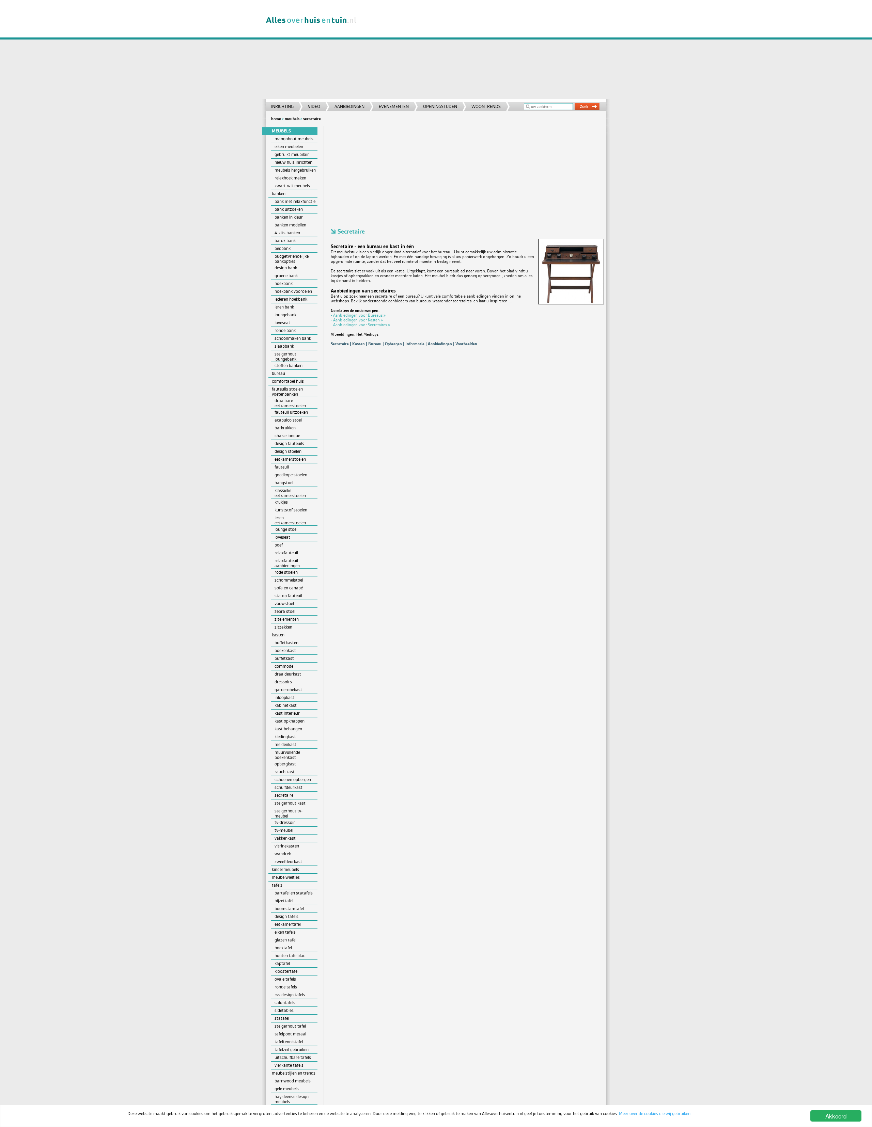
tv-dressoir (285, 822)
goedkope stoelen (291, 474)
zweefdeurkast (288, 861)
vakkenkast (285, 838)
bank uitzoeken (289, 209)
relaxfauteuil (286, 552)
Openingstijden (440, 106)
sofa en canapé (289, 587)
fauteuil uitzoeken (291, 412)
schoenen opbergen (293, 779)
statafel (282, 1018)
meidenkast (285, 744)
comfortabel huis (288, 381)
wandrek (283, 853)
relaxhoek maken (290, 177)
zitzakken (283, 627)
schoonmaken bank (293, 338)
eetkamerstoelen (290, 459)
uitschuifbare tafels (293, 1057)
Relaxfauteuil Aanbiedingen (287, 563)
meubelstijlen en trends (293, 1073)
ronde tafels (286, 986)
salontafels (285, 1002)
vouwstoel (284, 603)
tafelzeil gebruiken (292, 1049)
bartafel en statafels (294, 892)
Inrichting (282, 106)
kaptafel (282, 963)
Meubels (292, 118)
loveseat (282, 322)
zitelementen (287, 619)
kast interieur (287, 713)
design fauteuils (289, 443)
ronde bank (285, 330)
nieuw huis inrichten (293, 162)
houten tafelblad (290, 955)
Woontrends (486, 106)
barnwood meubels (293, 1080)
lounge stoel (286, 529)
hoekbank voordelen (293, 291)
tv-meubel (284, 830)
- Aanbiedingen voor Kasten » (357, 320)
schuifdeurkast (288, 787)
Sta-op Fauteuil (288, 595)
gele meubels (287, 1088)
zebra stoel (285, 611)
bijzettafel (284, 900)
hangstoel (284, 482)
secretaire (284, 795)
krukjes (281, 502)
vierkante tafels (289, 1065)
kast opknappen (290, 721)
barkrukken (285, 427)
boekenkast (285, 650)
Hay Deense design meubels (292, 1099)
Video (314, 106)
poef (279, 544)
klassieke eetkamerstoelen (290, 493)
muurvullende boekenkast (287, 755)
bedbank (283, 248)
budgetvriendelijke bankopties (292, 259)
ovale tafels (285, 979)
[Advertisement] (485, 51)
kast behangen (288, 728)
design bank (286, 267)
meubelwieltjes (286, 877)
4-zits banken (287, 232)
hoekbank (284, 283)
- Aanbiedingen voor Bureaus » (358, 315)
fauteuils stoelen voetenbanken (287, 391)
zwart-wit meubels (292, 185)
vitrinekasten (287, 845)
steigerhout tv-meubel (288, 813)
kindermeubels (285, 869)
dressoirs (283, 681)
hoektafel (283, 947)
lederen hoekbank (291, 299)
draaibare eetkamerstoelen (290, 403)
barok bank (285, 240)
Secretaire (312, 118)
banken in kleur (289, 217)
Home (276, 118)
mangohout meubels (294, 138)
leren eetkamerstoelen (290, 520)
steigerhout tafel (290, 1026)
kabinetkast (286, 705)
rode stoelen (286, 572)
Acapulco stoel (288, 420)
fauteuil (282, 467)
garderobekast (288, 689)
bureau (278, 373)
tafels (277, 885)
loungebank (285, 314)
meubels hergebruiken (295, 170)
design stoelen (288, 451)
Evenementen (394, 106)
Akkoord (835, 1116)
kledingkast (285, 736)
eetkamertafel (288, 924)
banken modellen (290, 224)
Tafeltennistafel (289, 1041)
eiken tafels (285, 932)
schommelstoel (289, 580)
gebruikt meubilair (292, 154)
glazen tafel (285, 939)
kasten (278, 634)
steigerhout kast (290, 803)
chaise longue (287, 435)
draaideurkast (288, 674)
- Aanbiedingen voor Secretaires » (360, 324)
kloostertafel (286, 971)
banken (278, 193)
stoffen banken (288, 365)
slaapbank (284, 346)
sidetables (284, 1010)
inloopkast (284, 697)
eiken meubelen (289, 146)
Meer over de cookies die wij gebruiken (654, 1113)
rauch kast (285, 771)
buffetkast (284, 658)
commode (284, 666)
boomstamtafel (289, 908)
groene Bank (286, 275)
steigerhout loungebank (285, 356)
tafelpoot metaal (290, 1033)
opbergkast (285, 763)
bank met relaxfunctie (295, 201)
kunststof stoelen (291, 509)
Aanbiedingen (349, 106)
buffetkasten (286, 642)
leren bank (284, 306)
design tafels (286, 916)
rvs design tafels (290, 994)
